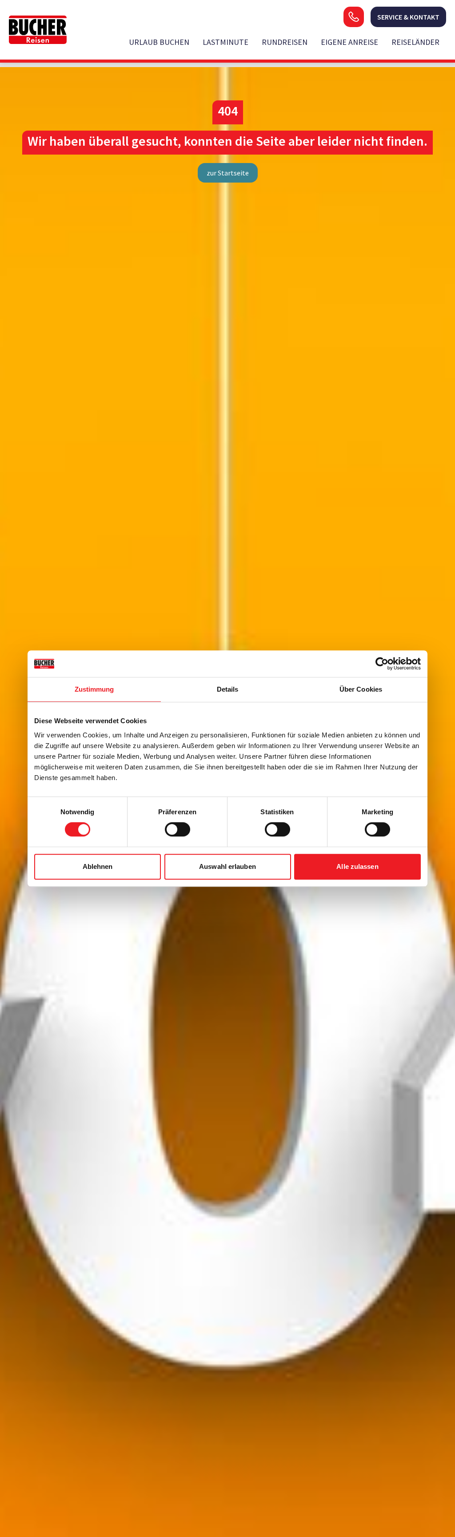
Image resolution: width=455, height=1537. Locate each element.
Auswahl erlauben (227, 866)
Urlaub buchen (159, 42)
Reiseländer (415, 42)
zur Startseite (228, 172)
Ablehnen (98, 866)
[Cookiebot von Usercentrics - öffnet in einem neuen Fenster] (382, 663)
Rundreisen (284, 42)
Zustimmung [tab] (94, 689)
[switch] (177, 829)
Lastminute (225, 42)
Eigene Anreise (349, 42)
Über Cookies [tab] (360, 689)
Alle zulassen (357, 866)
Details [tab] (228, 689)
